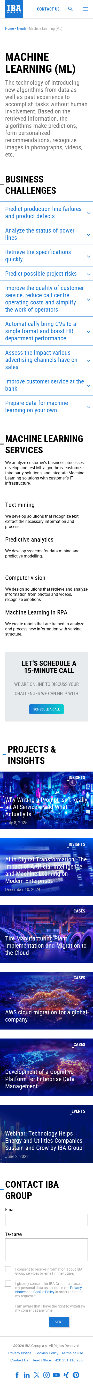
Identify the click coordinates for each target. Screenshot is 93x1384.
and (29, 1291)
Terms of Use (72, 1353)
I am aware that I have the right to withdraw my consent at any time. (50, 1308)
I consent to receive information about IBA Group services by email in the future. (48, 1271)
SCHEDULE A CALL (46, 709)
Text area (13, 1234)
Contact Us (19, 1360)
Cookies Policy (46, 1353)
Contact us (48, 9)
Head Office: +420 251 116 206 (57, 1360)
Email (10, 1210)
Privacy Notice (20, 1353)
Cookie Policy (44, 1291)
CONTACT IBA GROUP (32, 1190)
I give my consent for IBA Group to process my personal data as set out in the (49, 1285)
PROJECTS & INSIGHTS (32, 754)
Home (9, 28)
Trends (21, 28)
